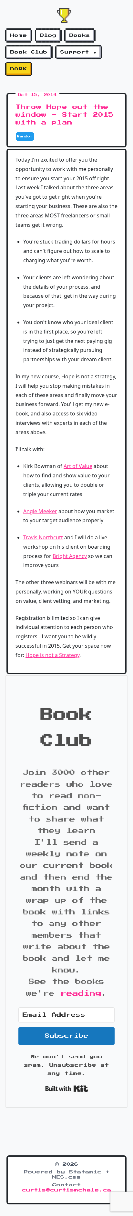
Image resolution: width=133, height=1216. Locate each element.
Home (18, 35)
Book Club (28, 52)
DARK (18, 69)
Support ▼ (78, 52)
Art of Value (78, 466)
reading (81, 993)
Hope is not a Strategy (52, 655)
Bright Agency (70, 556)
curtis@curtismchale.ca (66, 1190)
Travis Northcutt (43, 537)
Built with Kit (66, 1088)
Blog (48, 35)
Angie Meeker (40, 511)
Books (79, 35)
